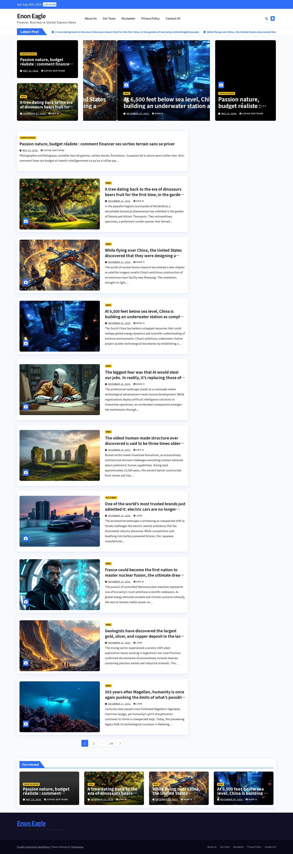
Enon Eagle (31, 16)
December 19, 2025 (119, 449)
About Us (91, 18)
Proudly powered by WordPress (33, 846)
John (139, 515)
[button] (266, 18)
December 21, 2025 (34, 113)
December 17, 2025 (119, 703)
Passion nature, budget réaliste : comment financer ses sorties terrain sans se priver (45, 66)
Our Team (109, 18)
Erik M (55, 113)
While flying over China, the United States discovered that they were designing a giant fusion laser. (143, 255)
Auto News (111, 497)
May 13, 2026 (31, 70)
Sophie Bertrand (54, 70)
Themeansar (77, 846)
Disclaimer (128, 18)
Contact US (173, 18)
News (23, 96)
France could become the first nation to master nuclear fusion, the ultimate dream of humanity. (144, 575)
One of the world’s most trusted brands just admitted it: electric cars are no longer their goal (145, 509)
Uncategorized (28, 54)
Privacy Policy (150, 18)
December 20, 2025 (112, 113)
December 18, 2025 (119, 581)
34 (111, 743)
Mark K (133, 113)
